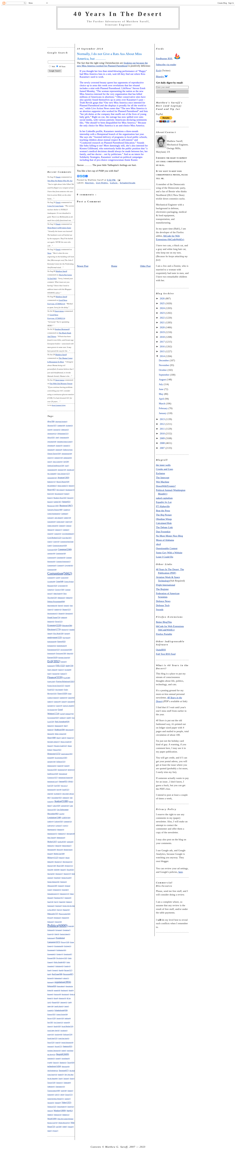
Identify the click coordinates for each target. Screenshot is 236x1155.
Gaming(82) (71, 697)
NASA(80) (50, 869)
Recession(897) (68, 974)
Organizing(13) (57, 889)
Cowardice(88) (51, 581)
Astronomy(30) (62, 469)
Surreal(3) (58, 1058)
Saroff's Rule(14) (59, 1006)
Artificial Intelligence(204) (55, 465)
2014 (162, 356)
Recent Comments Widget (59, 405)
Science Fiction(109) (62, 1014)
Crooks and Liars (164, 469)
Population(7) (66, 930)
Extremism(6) (51, 666)
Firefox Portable (164, 634)
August (163, 379)
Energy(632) (61, 642)
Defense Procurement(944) (56, 602)
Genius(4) (64, 701)
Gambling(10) (63, 697)
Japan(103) (50, 793)
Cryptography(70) (63, 585)
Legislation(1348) (54, 818)
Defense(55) (69, 597)
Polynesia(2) (58, 930)
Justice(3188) (61, 801)
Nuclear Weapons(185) (53, 882)
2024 (162, 308)
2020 (162, 327)
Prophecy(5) (60, 954)
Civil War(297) (67, 538)
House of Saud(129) (66, 741)
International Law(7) (52, 781)
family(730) (69, 666)
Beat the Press (163, 510)
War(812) (70, 1111)
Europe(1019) (52, 657)
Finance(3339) (55, 677)
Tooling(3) (66, 1078)
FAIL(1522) (60, 665)
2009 (162, 438)
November (164, 365)
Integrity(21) (71, 769)
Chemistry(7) (58, 530)
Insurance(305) (52, 769)
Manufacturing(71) (52, 833)
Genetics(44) (57, 701)
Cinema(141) (57, 533)
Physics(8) (50, 917)
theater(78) (61, 1074)
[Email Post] (118, 180)
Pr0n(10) (56, 934)
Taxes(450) (70, 1062)
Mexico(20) (60, 849)
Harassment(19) (59, 726)
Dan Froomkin (163, 531)
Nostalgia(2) (57, 877)
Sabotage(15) (63, 1002)
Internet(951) (63, 781)
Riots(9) (56, 998)
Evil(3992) (53, 661)
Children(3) (66, 530)
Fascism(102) (56, 673)
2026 (162, 298)
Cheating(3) (62, 525)
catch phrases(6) (58, 518)
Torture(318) (51, 1082)
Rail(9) (49, 974)
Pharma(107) (66, 910)
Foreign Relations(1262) (65, 681)
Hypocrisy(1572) (54, 754)
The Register (162, 589)
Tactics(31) (56, 1062)
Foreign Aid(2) (51, 681)
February (163, 408)
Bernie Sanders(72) (63, 485)
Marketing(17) (62, 833)
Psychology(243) (61, 958)
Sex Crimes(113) (58, 1022)
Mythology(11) (69, 865)
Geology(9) (59, 705)
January (163, 413)
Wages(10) (50, 1110)
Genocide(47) (71, 701)
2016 (162, 346)
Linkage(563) (58, 821)
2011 (162, 428)
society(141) (50, 1034)
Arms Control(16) (58, 461)
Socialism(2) (64, 1030)
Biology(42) (50, 493)
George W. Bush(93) (68, 705)
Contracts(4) (60, 565)
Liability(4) (50, 821)
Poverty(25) (50, 934)
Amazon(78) (59, 445)
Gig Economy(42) (52, 709)
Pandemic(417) (59, 898)
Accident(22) (69, 425)
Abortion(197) (52, 425)
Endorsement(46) (52, 641)
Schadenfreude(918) (61, 1010)
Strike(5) (63, 1050)
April (162, 398)
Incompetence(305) (61, 757)
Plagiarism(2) (57, 917)
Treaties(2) (70, 1090)
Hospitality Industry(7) (53, 741)
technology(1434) (54, 1066)
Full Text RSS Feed (165, 654)
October (163, 370)
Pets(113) (59, 910)
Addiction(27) (65, 429)
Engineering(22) (51, 645)
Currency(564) (59, 589)
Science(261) (51, 1014)
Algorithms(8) (51, 445)
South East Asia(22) (63, 1038)
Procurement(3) (51, 950)
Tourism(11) (59, 1082)
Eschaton (160, 473)
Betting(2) (71, 485)
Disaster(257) (66, 609)
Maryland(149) (71, 833)
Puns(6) (49, 970)
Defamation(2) (61, 597)
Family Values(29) (52, 669)
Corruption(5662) (59, 573)
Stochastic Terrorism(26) (54, 1050)
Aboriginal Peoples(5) (61, 421)
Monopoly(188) (51, 865)
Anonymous (59, 311)
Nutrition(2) (63, 882)
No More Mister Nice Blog (169, 535)
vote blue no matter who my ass (59, 181)
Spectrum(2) (50, 1046)
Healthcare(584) (59, 730)
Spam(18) (58, 1042)
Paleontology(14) (64, 894)
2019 (162, 332)
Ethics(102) (70, 653)
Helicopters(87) (70, 729)
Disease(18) (61, 613)
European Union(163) (64, 657)
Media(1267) (52, 842)
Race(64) (61, 970)
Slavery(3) (50, 1026)
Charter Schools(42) (52, 525)
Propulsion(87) (68, 954)
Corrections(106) (52, 569)
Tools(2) (72, 1078)
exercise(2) (64, 661)
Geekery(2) (50, 701)
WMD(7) (64, 1126)
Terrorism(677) (64, 1071)
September (164, 374)
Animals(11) (66, 445)
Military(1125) (52, 858)
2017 (162, 341)
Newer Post (82, 266)
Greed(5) (69, 717)
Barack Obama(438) (63, 481)
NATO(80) (57, 869)
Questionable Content (166, 548)
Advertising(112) (52, 433)
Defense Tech (162, 605)
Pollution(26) (51, 930)
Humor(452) (57, 750)
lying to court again (55, 206)
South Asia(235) (52, 1038)
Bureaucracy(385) (53, 505)
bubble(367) (58, 502)
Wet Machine (162, 481)
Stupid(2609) (62, 1054)
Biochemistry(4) (70, 490)
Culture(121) (50, 589)
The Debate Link (164, 527)
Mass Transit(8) (51, 837)
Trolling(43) (50, 1094)
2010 (162, 433)
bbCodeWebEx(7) (52, 485)
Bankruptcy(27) (51, 481)
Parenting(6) (68, 898)
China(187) (50, 533)
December (164, 360)
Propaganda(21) (51, 954)
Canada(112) (66, 509)
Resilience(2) (64, 990)
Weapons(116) (58, 1114)
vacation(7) (68, 1098)
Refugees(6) (50, 982)
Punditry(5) (67, 966)
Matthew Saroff (61, 271)
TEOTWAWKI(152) (52, 1070)
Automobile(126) (52, 478)
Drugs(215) (59, 621)
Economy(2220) (54, 625)
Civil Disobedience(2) (68, 533)
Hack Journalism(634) (62, 722)
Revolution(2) (65, 994)
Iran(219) (50, 785)
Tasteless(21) (63, 1062)
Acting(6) (50, 429)
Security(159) (60, 1018)
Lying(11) (65, 825)
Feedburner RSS (164, 58)
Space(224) (51, 1042)
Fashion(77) (63, 673)
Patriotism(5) (51, 906)
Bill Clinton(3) (61, 490)
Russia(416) (56, 1002)
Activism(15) (57, 429)
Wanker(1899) (60, 1110)
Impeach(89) (50, 757)
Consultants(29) (61, 557)
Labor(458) (56, 805)
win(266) (59, 1126)
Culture (114, 183)
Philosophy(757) (52, 914)
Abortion (89, 183)
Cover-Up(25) (64, 577)
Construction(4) (51, 557)
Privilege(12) (67, 946)
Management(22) (52, 829)
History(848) (51, 738)
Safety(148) (50, 1006)
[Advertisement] (118, 37)
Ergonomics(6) (51, 653)
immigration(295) (67, 754)
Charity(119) (68, 521)
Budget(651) (66, 502)
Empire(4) (67, 633)
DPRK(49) (64, 617)
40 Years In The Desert (117, 13)
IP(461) (70, 781)
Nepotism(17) (59, 874)
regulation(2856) (62, 982)
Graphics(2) (63, 717)
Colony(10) (56, 541)
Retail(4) (71, 990)
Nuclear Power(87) (66, 877)
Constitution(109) (61, 553)
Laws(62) (61, 814)
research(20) (57, 990)
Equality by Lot (164, 502)
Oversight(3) (65, 889)
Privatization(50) (58, 946)
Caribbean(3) (64, 513)
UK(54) (62, 1094)
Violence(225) (51, 1106)
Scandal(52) (50, 1010)
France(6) (67, 685)
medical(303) (62, 841)
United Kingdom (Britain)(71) (55, 1098)
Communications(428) (60, 545)
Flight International (165, 585)
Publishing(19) (59, 966)
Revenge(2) (50, 994)
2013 (162, 419)
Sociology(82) (59, 1034)
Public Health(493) (60, 962)
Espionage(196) (61, 653)
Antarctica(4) (58, 449)
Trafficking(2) (51, 1086)
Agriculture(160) (51, 441)
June (161, 389)
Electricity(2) (65, 629)
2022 (162, 317)
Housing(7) (50, 746)
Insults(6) (67, 765)
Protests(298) (51, 958)
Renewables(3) (61, 986)
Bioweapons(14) (59, 493)
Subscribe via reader (166, 64)
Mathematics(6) (61, 837)
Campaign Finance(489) (55, 509)
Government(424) (53, 717)
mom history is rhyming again (59, 228)
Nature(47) (63, 869)
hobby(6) (64, 738)
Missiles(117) (58, 862)
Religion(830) (51, 986)
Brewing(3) (70, 498)
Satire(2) (66, 1006)
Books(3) (66, 493)
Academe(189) (61, 425)
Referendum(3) (58, 978)
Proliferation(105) (61, 950)
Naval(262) (70, 869)
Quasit (58, 177)
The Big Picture (164, 514)
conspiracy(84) (51, 553)
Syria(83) (49, 1062)
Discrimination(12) (52, 613)
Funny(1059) (62, 693)
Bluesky (160, 76)
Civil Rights (102, 183)
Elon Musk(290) (58, 633)
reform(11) (66, 978)
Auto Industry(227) (63, 473)
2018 (162, 337)
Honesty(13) (70, 738)
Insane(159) (60, 765)
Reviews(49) (57, 994)
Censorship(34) (51, 521)
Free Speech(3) (59, 689)
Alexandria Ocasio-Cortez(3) (65, 441)
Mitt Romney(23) (67, 862)
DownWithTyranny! (166, 486)
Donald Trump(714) (54, 617)
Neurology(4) (67, 874)
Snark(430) (57, 1026)
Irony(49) (59, 789)
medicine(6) (70, 841)
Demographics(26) (52, 605)
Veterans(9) (58, 1102)
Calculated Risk (164, 523)
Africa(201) (51, 437)
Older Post (145, 266)
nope (49, 253)
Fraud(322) (51, 689)
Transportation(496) (53, 1090)
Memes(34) (58, 845)
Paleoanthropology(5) (53, 894)
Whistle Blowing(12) (64, 1122)
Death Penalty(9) (58, 593)
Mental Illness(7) (66, 845)
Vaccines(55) (50, 1102)
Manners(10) (60, 829)
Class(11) (50, 541)
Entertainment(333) (53, 649)
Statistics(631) (67, 1046)
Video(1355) (66, 1103)
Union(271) (69, 1094)
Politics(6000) (57, 925)
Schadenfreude (127, 183)
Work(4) (49, 1131)
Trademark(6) (67, 1082)
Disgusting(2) (69, 613)
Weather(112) (65, 1114)
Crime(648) (60, 581)
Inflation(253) (60, 761)
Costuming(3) (51, 577)
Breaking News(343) (60, 498)
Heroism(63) (50, 734)
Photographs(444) (64, 914)
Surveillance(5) (66, 1058)
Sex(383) (50, 1022)
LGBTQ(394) (66, 817)
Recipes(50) (50, 978)
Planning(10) (65, 917)
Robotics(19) (62, 998)
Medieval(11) (51, 845)
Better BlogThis (164, 622)
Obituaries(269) (52, 886)
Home (114, 266)
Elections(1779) (54, 629)
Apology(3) (50, 457)
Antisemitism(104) (67, 453)
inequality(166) (51, 761)
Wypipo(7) (55, 1131)
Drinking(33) (50, 621)
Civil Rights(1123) (54, 538)
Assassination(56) (52, 469)
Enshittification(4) (62, 645)
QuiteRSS (161, 649)
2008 (162, 443)
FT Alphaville (163, 506)
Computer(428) (52, 549)
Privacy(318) (65, 942)
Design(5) (60, 605)
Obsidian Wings (164, 519)
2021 (162, 322)
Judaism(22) (66, 797)
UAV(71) (57, 1094)
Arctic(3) (49, 461)
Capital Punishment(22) (54, 513)
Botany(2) (50, 498)
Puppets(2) (55, 970)
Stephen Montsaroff (62, 329)
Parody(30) (50, 902)
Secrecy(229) (51, 1018)
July (161, 384)
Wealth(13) (50, 1114)
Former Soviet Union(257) (55, 685)
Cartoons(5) (50, 518)
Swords (159, 609)
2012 (162, 424)
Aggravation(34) (64, 437)
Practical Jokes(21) (65, 934)
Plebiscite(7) (50, 922)
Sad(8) (70, 1002)
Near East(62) (51, 874)
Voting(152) (70, 1106)
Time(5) (60, 1078)
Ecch (158, 70)
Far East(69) (68, 669)
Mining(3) (62, 857)
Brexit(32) (50, 502)
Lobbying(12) (51, 825)
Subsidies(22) (51, 1058)
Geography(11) (51, 705)
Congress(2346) (65, 549)
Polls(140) (71, 926)
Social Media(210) (67, 1026)
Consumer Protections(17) (63, 561)
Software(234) (67, 1034)
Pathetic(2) (69, 902)
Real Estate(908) (57, 974)
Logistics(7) (59, 825)
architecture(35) (68, 457)
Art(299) (66, 461)
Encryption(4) (66, 637)
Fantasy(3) (61, 669)
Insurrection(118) (62, 769)
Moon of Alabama (165, 540)
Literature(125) (68, 821)
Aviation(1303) (63, 478)
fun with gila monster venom (61, 383)
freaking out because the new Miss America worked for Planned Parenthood (112, 64)
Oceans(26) (61, 886)
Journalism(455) (56, 797)
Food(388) (66, 678)
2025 (162, 303)
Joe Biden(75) (58, 793)
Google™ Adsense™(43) (67, 714)
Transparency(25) (60, 1086)
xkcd (158, 544)
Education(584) (67, 626)
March (162, 403)
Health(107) (50, 729)
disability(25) (58, 609)
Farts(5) (49, 673)
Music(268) (60, 865)
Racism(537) (68, 970)
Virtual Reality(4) (62, 1106)
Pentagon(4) (58, 906)
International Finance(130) (65, 777)
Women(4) (71, 1126)
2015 (162, 351)
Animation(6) (51, 449)
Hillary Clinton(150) (60, 734)
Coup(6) (58, 577)
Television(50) (66, 1066)
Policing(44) (58, 922)
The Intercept (162, 477)
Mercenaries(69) (51, 849)
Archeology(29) (58, 457)
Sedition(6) (68, 1018)
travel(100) (64, 1090)
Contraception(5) (52, 565)
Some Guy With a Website (169, 552)
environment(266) (66, 649)
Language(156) (65, 805)
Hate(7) (66, 726)
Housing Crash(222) (60, 746)
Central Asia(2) (60, 521)
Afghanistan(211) (63, 433)
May (161, 394)
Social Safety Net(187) (53, 1030)
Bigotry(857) (51, 490)
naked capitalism (164, 498)
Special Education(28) (67, 1042)
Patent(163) (62, 902)
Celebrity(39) (67, 518)
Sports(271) (58, 1046)
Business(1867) (66, 505)
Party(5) (56, 902)
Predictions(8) (51, 938)
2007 (162, 448)
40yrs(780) (51, 421)
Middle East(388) (59, 853)
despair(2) (66, 605)
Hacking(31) (50, 726)
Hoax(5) (59, 738)
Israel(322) (65, 789)
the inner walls (163, 465)
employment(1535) (54, 637)
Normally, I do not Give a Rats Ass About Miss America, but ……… (109, 56)
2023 (162, 313)
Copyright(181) (69, 565)
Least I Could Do (164, 556)
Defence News (163, 601)
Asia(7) (67, 465)
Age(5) (57, 437)
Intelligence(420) (52, 774)
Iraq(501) (57, 785)
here (181, 872)
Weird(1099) (52, 1119)
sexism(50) (67, 1022)
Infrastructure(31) (52, 765)
